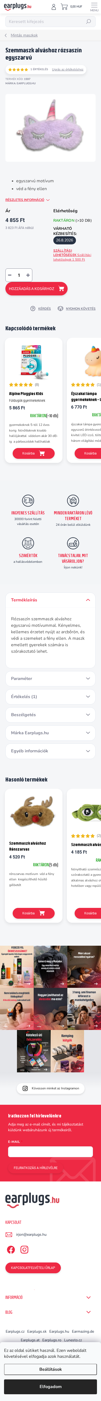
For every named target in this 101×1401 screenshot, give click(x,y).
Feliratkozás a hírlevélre (36, 1168)
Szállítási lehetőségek (72, 255)
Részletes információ (24, 200)
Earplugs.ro (51, 1340)
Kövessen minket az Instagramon (55, 1088)
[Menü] (94, 7)
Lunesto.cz (73, 1340)
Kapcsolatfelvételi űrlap (33, 1268)
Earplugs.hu (59, 1331)
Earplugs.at (30, 1340)
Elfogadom (51, 1387)
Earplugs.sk (37, 1331)
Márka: (20, 83)
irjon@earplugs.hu (31, 1234)
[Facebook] (10, 1249)
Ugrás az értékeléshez (67, 69)
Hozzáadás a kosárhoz (31, 289)
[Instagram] (23, 1249)
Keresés (88, 21)
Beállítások (50, 1369)
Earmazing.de (83, 1331)
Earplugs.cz (15, 1331)
